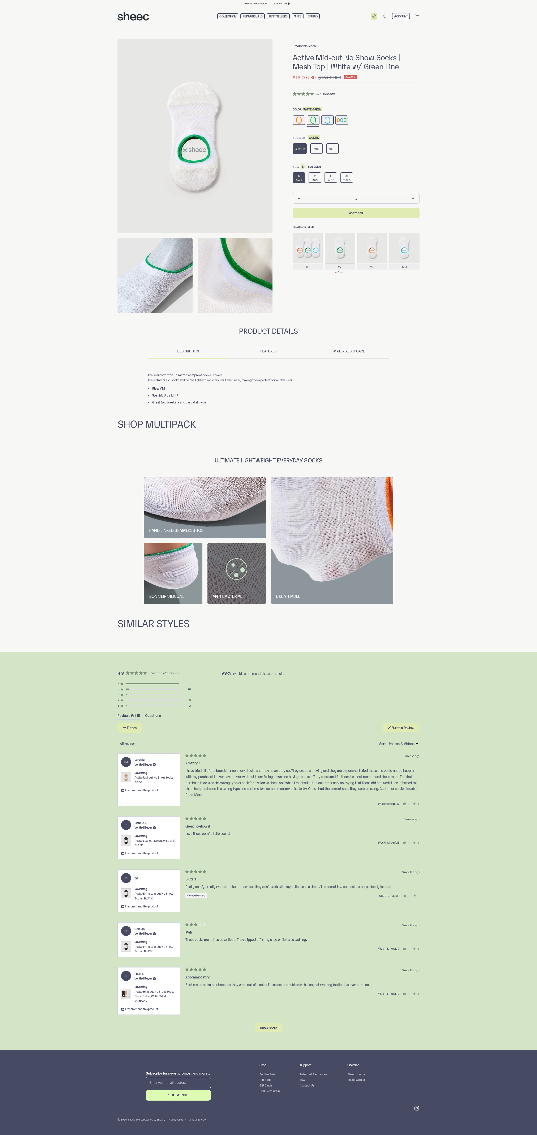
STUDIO (313, 16)
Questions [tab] (153, 716)
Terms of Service (196, 1119)
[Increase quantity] (413, 198)
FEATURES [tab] (268, 350)
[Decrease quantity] (299, 198)
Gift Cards (265, 1085)
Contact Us (307, 1085)
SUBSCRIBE (178, 1095)
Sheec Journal (356, 1074)
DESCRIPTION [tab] (188, 350)
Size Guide (314, 166)
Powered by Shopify (154, 1119)
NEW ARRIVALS (252, 16)
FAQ (302, 1079)
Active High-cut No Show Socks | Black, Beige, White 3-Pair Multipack (154, 996)
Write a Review (405, 728)
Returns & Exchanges (313, 1074)
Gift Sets (265, 1079)
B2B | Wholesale (269, 1091)
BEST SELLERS (278, 16)
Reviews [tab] (128, 716)
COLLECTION (227, 16)
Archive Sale (267, 1074)
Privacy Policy (175, 1119)
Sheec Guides (356, 1079)
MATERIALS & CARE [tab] (349, 350)
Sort (382, 743)
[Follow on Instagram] (417, 1108)
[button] (374, 16)
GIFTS (297, 16)
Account (401, 16)
